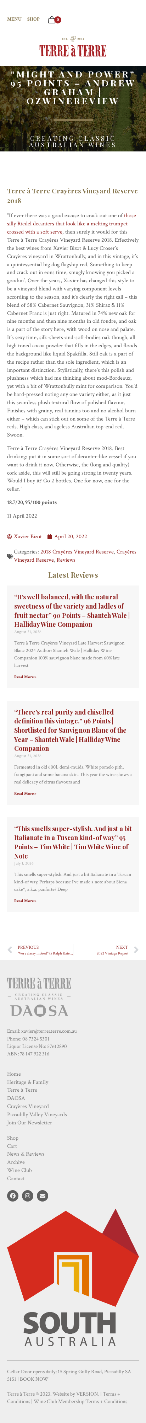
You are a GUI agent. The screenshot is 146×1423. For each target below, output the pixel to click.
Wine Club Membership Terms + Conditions (80, 1401)
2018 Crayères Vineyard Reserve (77, 552)
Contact (15, 1178)
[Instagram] (27, 1196)
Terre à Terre (22, 1090)
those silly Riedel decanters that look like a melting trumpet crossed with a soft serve (71, 224)
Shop (33, 19)
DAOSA (16, 1098)
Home (14, 1074)
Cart (12, 1146)
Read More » (25, 677)
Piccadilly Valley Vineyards (37, 1114)
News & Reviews (26, 1154)
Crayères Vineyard (28, 1106)
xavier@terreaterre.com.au (49, 1031)
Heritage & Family (27, 1082)
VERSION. (87, 1394)
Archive (16, 1162)
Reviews (66, 560)
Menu (14, 19)
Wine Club (19, 1170)
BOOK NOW (34, 1379)
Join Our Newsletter (29, 1123)
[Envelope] (42, 1196)
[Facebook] (12, 1196)
